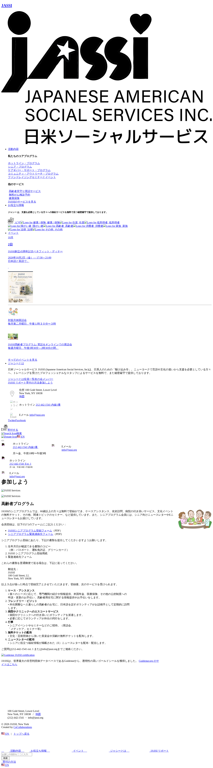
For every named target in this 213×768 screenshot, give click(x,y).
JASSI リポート (17, 382)
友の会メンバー (44, 379)
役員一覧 (29, 379)
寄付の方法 (32, 382)
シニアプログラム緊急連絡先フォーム (30, 534)
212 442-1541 (25, 447)
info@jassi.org (69, 449)
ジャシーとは (16, 363)
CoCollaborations (22, 727)
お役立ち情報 (16, 205)
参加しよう (46, 382)
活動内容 (13, 149)
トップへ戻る (21, 733)
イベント (13, 233)
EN (7, 733)
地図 (21, 396)
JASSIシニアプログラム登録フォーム (30, 530)
